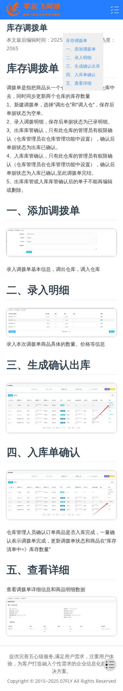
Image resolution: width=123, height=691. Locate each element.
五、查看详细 (79, 83)
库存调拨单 (76, 40)
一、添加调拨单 (81, 49)
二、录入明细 (79, 57)
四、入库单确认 (81, 75)
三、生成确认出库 (83, 66)
